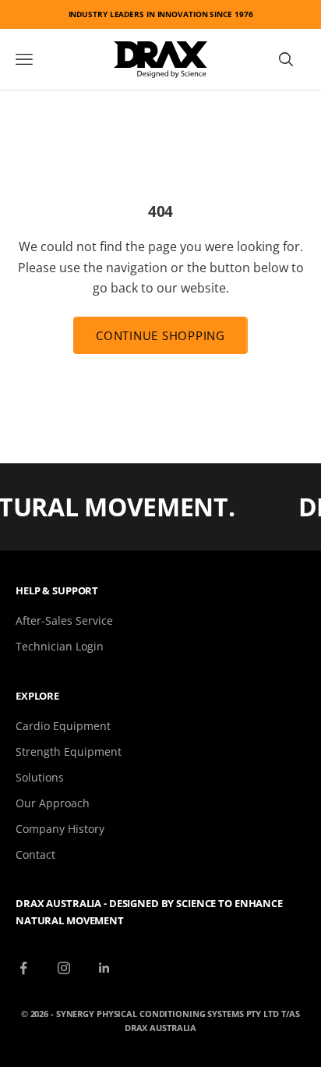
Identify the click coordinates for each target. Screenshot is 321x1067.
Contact (35, 854)
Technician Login (60, 646)
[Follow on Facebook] (23, 968)
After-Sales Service (64, 620)
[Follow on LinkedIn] (104, 968)
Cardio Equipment (63, 725)
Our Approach (53, 803)
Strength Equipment (69, 751)
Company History (60, 828)
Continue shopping (160, 335)
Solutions (40, 777)
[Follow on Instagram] (64, 968)
